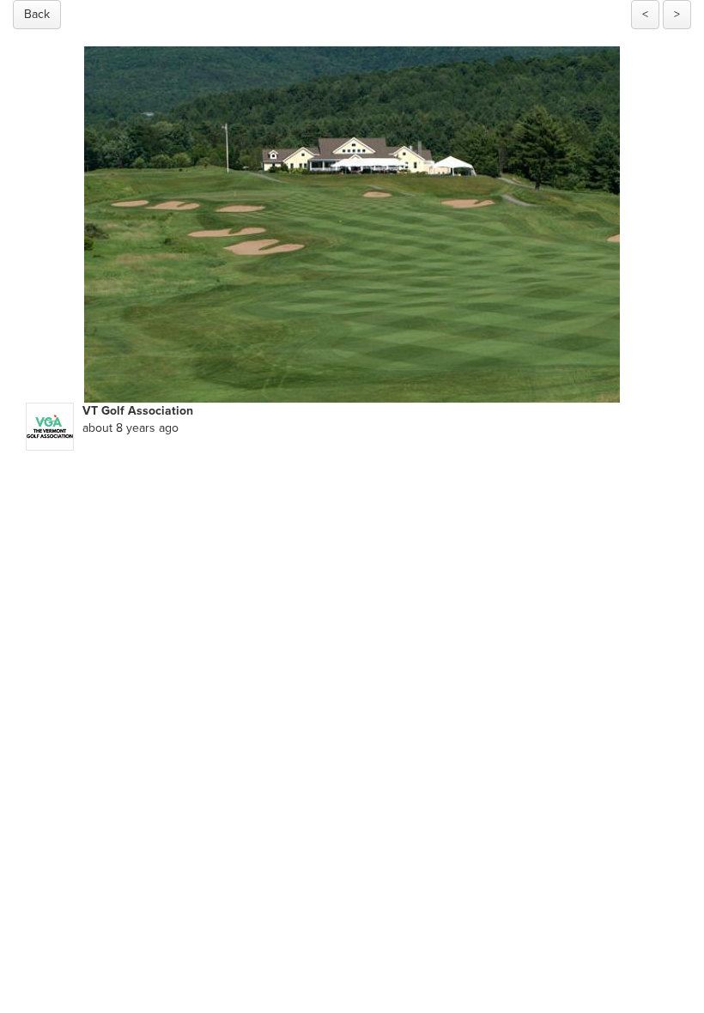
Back (37, 14)
